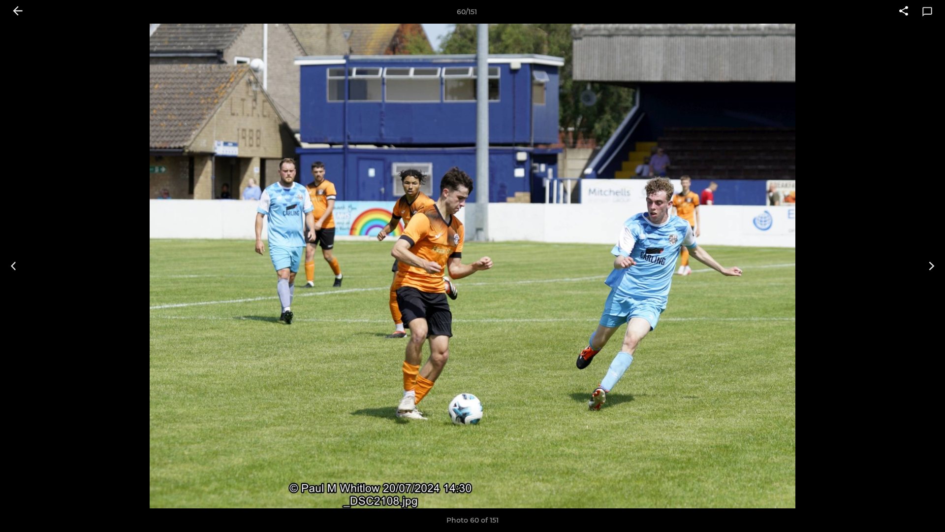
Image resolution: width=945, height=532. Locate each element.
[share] (904, 12)
